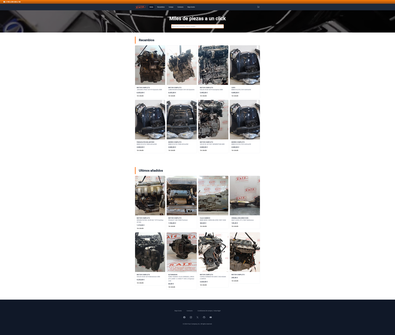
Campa (171, 7)
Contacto (180, 7)
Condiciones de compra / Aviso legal (209, 311)
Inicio (151, 7)
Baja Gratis (191, 7)
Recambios (161, 7)
